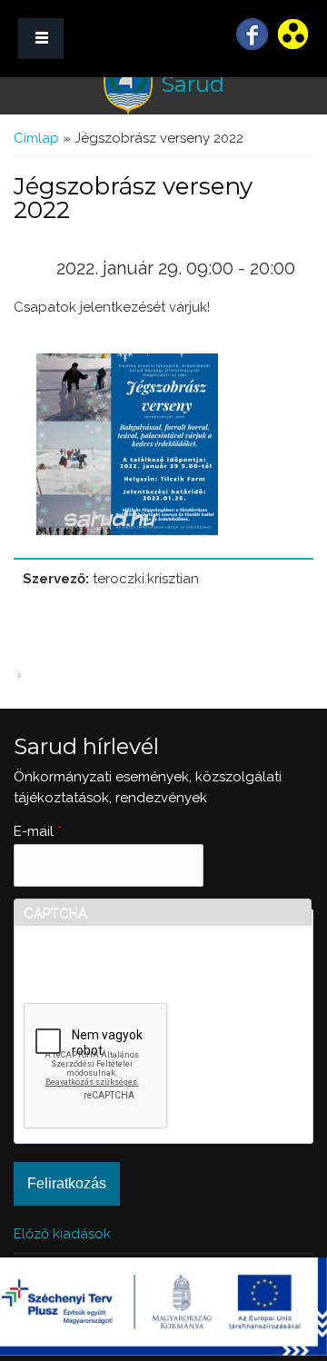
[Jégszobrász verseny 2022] (127, 530)
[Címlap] (128, 84)
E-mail (38, 831)
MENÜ (41, 38)
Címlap (36, 138)
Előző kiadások (62, 1234)
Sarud (192, 84)
